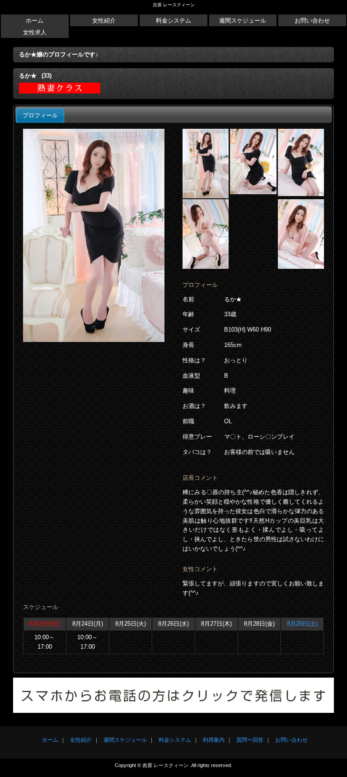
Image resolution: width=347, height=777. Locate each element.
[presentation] (40, 115)
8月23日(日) (44, 623)
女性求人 (35, 32)
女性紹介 (104, 20)
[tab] (40, 115)
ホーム (34, 20)
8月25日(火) (130, 623)
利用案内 (214, 740)
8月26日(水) (173, 623)
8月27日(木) (216, 623)
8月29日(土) (302, 623)
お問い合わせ (312, 20)
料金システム (173, 20)
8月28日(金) (259, 623)
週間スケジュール (242, 20)
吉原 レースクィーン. (166, 765)
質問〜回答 (249, 740)
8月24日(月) (87, 623)
